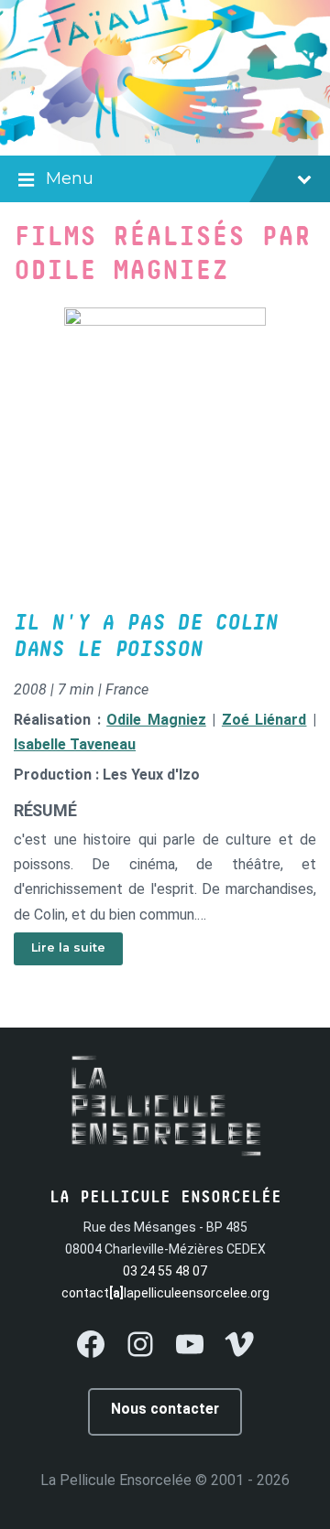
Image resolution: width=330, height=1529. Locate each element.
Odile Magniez (156, 719)
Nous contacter (165, 1408)
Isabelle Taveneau (75, 744)
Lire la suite (68, 947)
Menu (70, 178)
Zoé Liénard (264, 719)
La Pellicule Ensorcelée (116, 1480)
